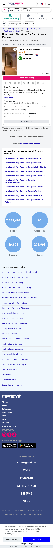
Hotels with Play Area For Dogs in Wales (23, 191)
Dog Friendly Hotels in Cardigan (15, 359)
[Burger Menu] (4, 4)
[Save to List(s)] (15, 49)
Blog (4, 416)
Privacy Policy (24, 546)
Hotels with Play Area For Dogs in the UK (23, 158)
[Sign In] (49, 4)
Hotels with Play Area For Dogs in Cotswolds (25, 175)
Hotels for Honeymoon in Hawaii (15, 292)
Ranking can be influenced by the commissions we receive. (24, 44)
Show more (25, 121)
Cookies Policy (14, 546)
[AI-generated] (17, 90)
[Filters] (4, 23)
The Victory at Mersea (29, 49)
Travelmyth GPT (9, 426)
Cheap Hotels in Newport (12, 385)
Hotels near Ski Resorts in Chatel (16, 339)
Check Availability (26, 78)
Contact (5, 422)
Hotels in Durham (9, 333)
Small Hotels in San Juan (12, 344)
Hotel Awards (8, 412)
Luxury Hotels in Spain (11, 328)
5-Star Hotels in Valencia (12, 354)
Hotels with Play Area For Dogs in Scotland (24, 171)
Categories (7, 409)
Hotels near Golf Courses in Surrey (16, 287)
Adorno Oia (6, 374)
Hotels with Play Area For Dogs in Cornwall (24, 186)
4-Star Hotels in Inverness (13, 313)
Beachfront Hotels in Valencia (14, 323)
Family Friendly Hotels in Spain (15, 303)
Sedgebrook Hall (9, 380)
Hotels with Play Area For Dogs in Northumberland (20, 181)
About (5, 402)
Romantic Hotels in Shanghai (14, 364)
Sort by (28, 24)
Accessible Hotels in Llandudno (15, 277)
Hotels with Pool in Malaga (13, 282)
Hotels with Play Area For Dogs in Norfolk (23, 195)
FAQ (4, 419)
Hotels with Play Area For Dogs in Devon (23, 162)
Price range (13, 24)
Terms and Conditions (37, 546)
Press (4, 405)
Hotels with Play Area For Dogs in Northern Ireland (24, 201)
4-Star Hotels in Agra (10, 369)
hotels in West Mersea (30, 143)
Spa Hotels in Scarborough (13, 349)
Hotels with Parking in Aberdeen (15, 308)
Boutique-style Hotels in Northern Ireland (19, 298)
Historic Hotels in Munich (12, 318)
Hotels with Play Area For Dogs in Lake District (25, 167)
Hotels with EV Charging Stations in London (20, 272)
